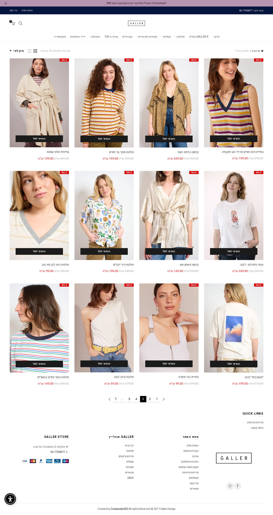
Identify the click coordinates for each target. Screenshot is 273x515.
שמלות (167, 37)
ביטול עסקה (257, 428)
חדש (217, 37)
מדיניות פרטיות (255, 422)
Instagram (230, 486)
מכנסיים (129, 472)
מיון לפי (18, 51)
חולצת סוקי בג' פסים (121, 152)
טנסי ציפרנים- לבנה (251, 265)
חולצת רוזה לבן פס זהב (55, 265)
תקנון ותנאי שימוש (189, 467)
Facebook (237, 486)
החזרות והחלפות (190, 462)
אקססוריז (60, 37)
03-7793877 (58, 452)
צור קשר (194, 483)
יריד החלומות (77, 37)
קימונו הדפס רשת (188, 152)
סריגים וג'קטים (126, 456)
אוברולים (127, 37)
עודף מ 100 (111, 37)
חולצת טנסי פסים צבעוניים (53, 377)
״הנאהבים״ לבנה (254, 377)
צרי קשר (13, 10)
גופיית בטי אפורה (188, 377)
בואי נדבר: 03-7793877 (251, 10)
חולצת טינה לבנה (124, 377)
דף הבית (256, 51)
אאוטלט (95, 37)
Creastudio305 (119, 509)
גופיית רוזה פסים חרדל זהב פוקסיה (243, 152)
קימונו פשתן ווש (189, 265)
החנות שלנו (27, 10)
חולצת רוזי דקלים (123, 265)
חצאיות (130, 467)
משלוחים (194, 478)
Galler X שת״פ (199, 37)
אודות (195, 456)
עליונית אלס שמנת (58, 152)
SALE (130, 478)
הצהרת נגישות (191, 451)
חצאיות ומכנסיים (147, 37)
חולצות (181, 37)
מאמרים (194, 489)
